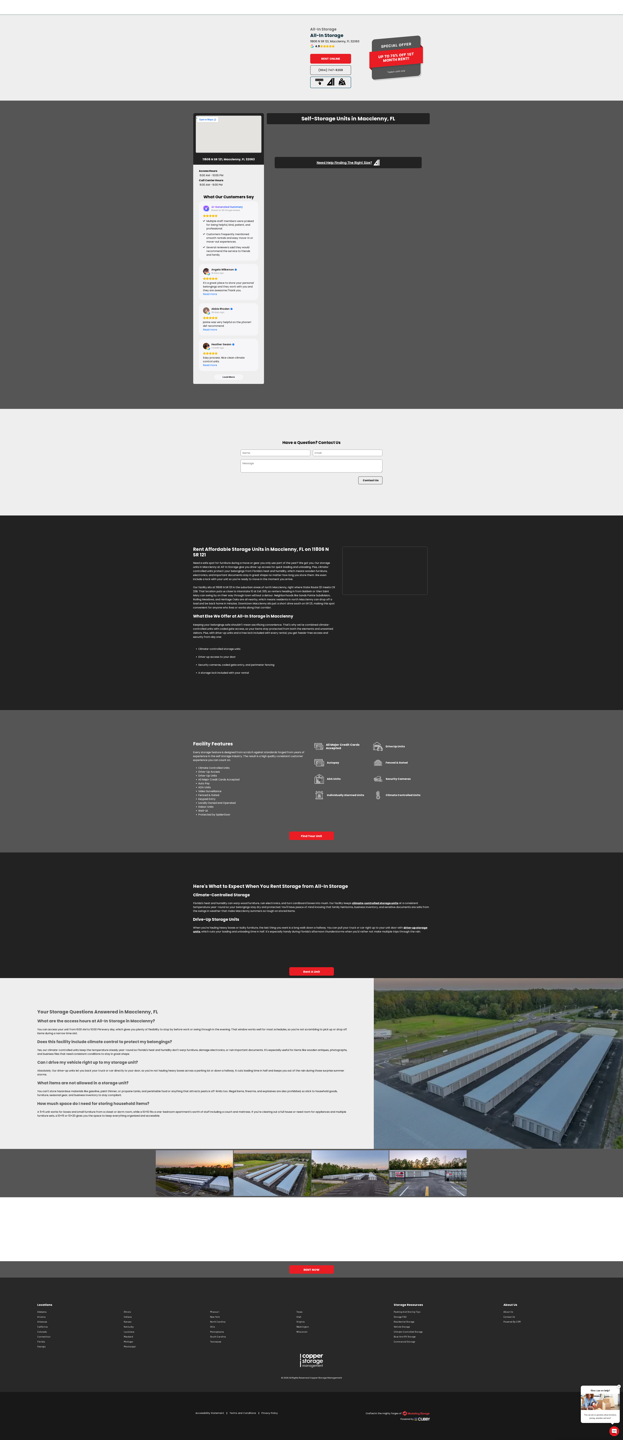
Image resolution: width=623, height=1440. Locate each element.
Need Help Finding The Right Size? (344, 162)
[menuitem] (80, 1311)
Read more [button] (210, 294)
